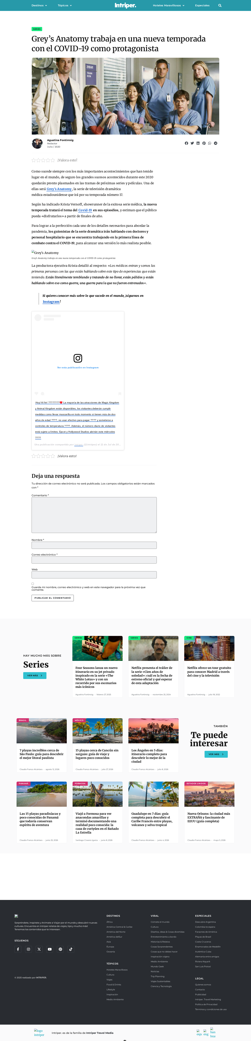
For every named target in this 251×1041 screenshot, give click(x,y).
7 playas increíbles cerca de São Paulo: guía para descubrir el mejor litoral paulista (42, 754)
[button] (220, 5)
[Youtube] (49, 949)
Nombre (38, 540)
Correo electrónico (45, 554)
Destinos (38, 5)
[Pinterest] (60, 949)
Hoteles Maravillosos (167, 5)
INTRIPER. (41, 977)
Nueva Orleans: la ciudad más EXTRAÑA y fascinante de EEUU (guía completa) (208, 817)
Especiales (202, 5)
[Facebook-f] (18, 949)
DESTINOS (113, 915)
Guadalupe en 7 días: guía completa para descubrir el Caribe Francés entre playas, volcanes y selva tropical (151, 819)
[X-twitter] (39, 949)
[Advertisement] (125, 876)
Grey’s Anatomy (59, 189)
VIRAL (155, 915)
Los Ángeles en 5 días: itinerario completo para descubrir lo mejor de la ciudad (149, 756)
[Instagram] (28, 949)
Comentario (40, 495)
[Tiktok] (70, 949)
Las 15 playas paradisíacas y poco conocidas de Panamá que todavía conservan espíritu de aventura (40, 819)
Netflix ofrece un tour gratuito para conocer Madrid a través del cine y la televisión (209, 671)
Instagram (51, 302)
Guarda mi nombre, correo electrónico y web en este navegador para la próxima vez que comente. (88, 588)
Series (37, 29)
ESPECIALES (203, 915)
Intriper (79, 444)
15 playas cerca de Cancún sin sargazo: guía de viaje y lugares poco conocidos (97, 754)
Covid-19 (85, 210)
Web (35, 569)
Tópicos (63, 5)
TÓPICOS (113, 963)
